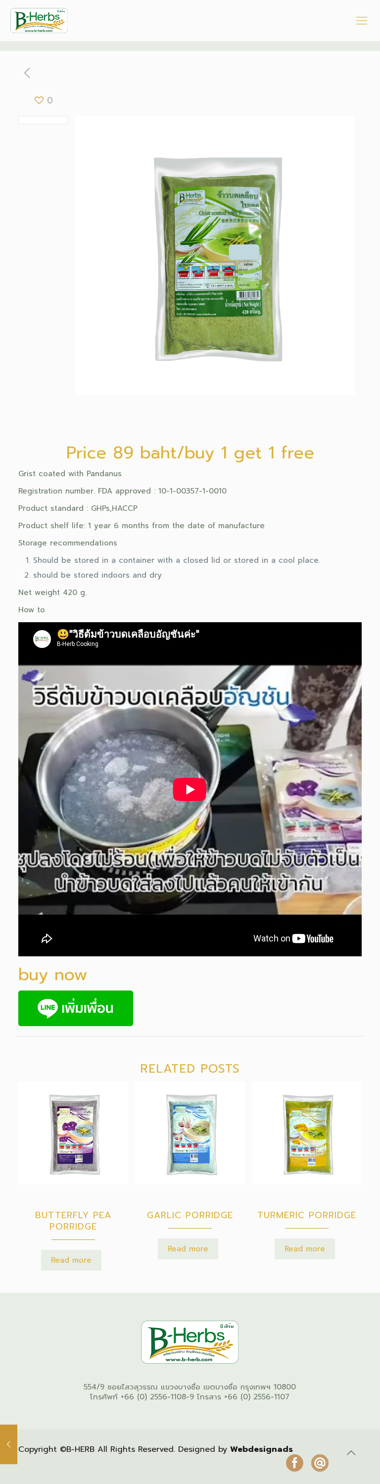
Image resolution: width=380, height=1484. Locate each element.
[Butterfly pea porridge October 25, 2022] (8, 1444)
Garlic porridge (190, 1215)
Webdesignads (261, 1449)
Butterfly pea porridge (73, 1221)
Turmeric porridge (306, 1215)
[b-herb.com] (39, 20)
